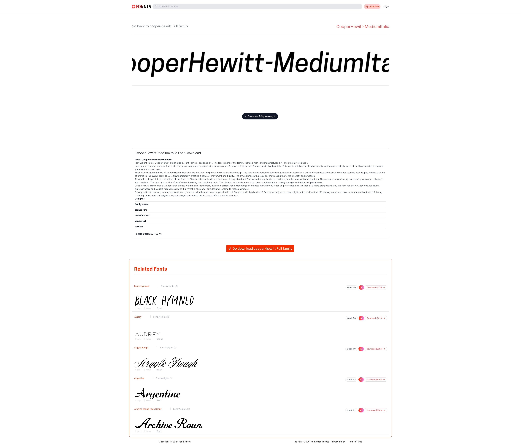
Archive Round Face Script (147, 409)
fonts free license (320, 441)
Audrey (138, 316)
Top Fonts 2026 (301, 441)
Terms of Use (355, 441)
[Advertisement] (260, 99)
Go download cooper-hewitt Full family (261, 248)
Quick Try (351, 287)
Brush (159, 308)
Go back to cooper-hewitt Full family (160, 26)
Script (160, 339)
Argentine (139, 378)
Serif (159, 400)
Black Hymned (141, 286)
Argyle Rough (141, 347)
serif (235, 182)
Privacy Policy (338, 441)
